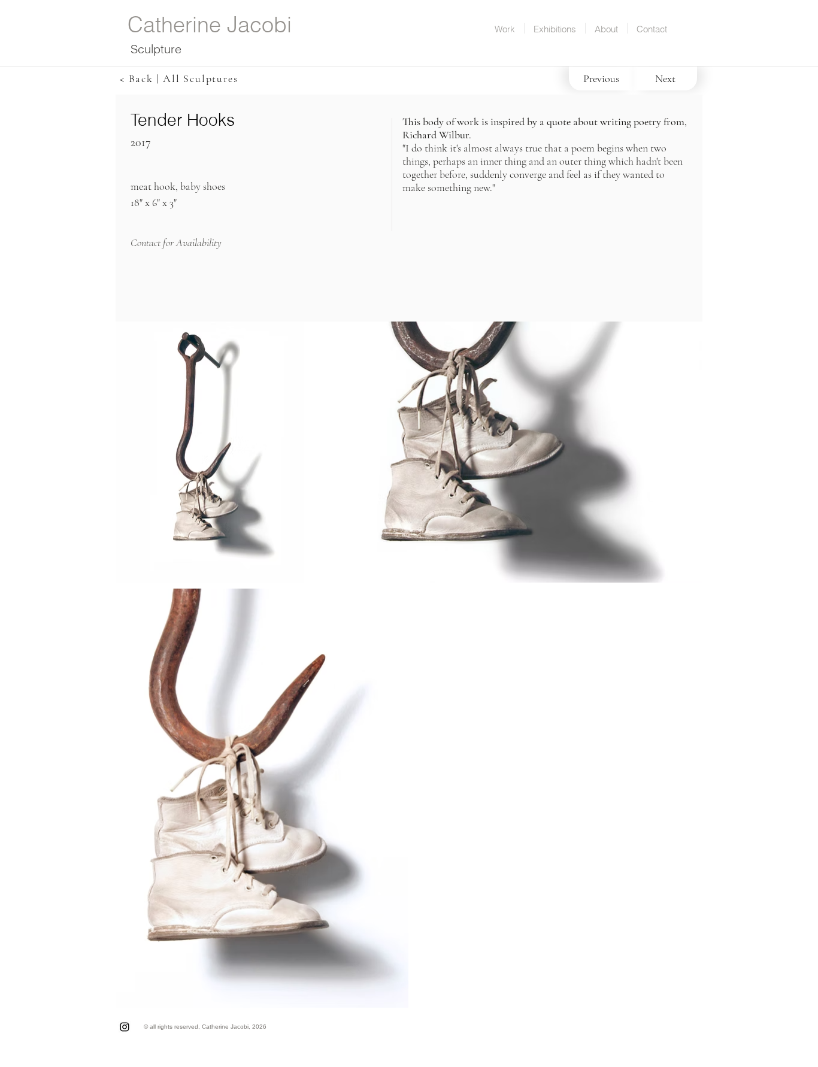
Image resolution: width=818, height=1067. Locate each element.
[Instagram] (125, 1027)
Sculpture (156, 48)
